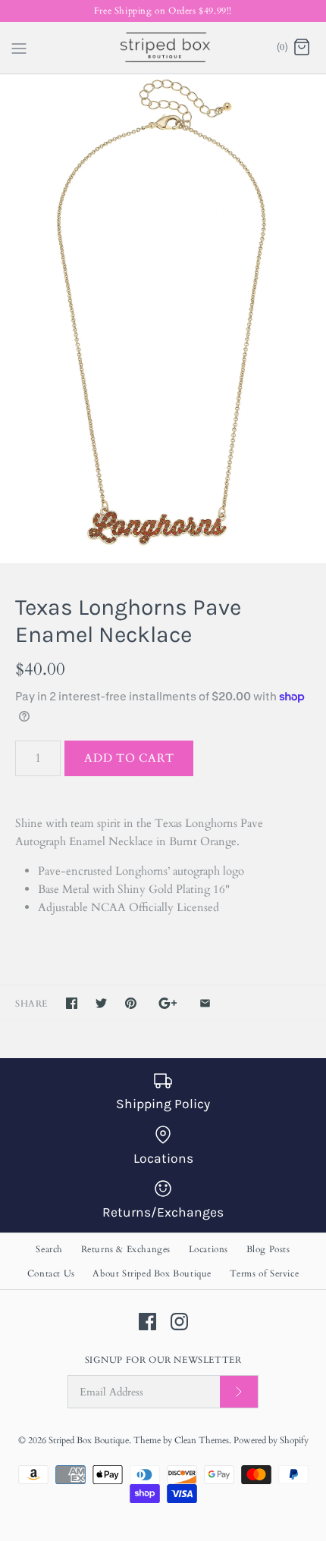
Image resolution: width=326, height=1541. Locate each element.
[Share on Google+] (168, 1003)
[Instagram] (179, 1321)
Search (49, 1249)
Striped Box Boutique (89, 1440)
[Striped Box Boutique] (163, 48)
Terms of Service (264, 1273)
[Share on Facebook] (71, 1003)
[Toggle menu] (19, 47)
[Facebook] (147, 1321)
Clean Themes (201, 1440)
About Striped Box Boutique (152, 1273)
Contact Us (51, 1273)
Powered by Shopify (271, 1440)
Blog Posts (268, 1249)
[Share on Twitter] (101, 1003)
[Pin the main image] (130, 1003)
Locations (208, 1249)
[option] (163, 318)
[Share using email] (205, 1003)
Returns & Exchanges (126, 1249)
